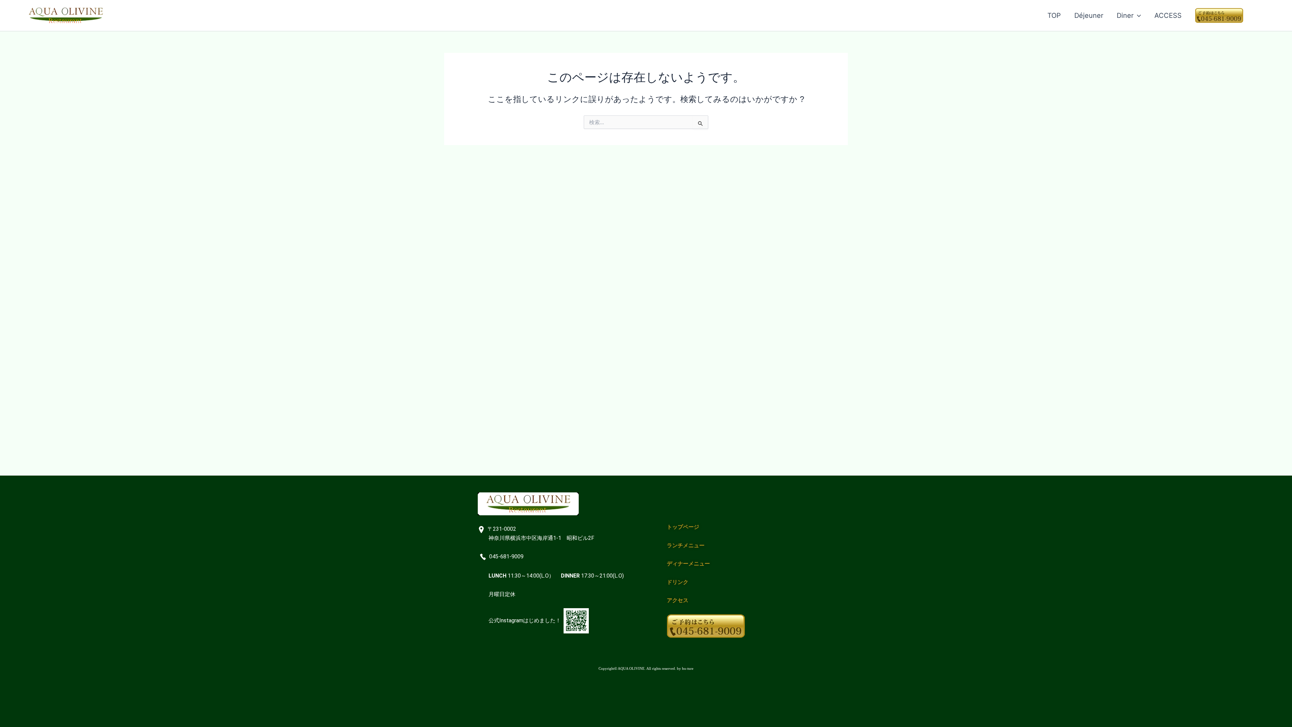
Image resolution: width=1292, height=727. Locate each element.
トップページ (683, 527)
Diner (1125, 15)
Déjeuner (1088, 15)
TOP (1054, 15)
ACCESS (1168, 15)
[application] (1137, 15)
